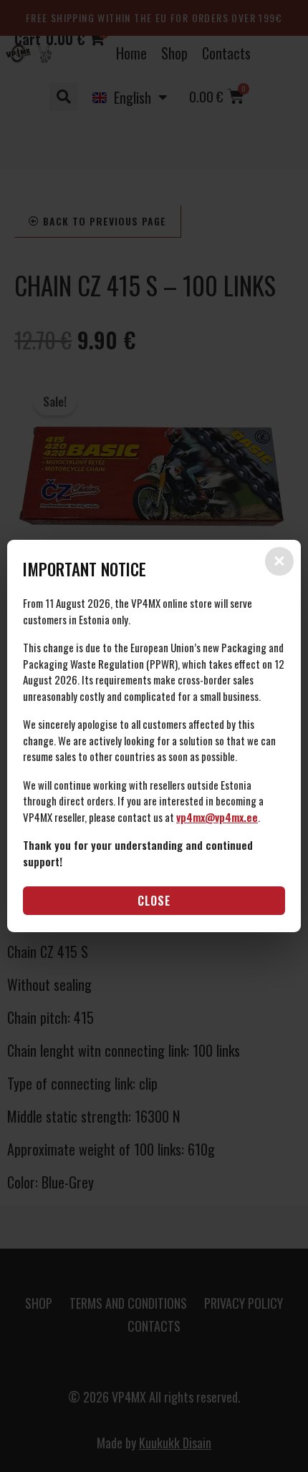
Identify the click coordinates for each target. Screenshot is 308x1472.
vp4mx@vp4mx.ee (217, 817)
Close (154, 900)
